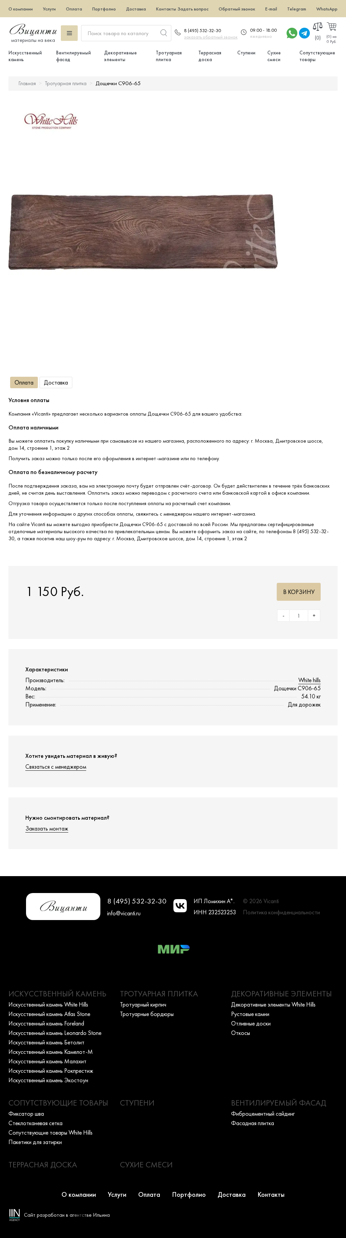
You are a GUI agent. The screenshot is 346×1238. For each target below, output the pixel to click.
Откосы (240, 1033)
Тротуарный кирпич (143, 1004)
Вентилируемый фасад (278, 1102)
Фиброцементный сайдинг (263, 1113)
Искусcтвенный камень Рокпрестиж (50, 1070)
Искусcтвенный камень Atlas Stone (49, 1014)
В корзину (299, 592)
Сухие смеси (274, 56)
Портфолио (104, 9)
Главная (27, 83)
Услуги (49, 9)
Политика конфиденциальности (281, 912)
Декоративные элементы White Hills (273, 1004)
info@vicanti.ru (124, 913)
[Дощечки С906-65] (143, 232)
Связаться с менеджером (55, 766)
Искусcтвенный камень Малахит (47, 1061)
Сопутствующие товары (58, 1102)
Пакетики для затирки (35, 1142)
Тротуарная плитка (169, 56)
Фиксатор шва (26, 1113)
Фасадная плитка (252, 1123)
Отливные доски (251, 1023)
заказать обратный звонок (211, 37)
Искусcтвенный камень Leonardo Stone (54, 1033)
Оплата (74, 9)
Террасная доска (209, 56)
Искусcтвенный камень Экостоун (48, 1080)
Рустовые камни (250, 1014)
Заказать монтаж (46, 828)
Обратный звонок (237, 9)
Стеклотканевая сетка (35, 1123)
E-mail (271, 9)
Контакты (166, 9)
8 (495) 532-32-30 (202, 30)
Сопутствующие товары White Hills (50, 1132)
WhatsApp (327, 9)
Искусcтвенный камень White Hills (48, 1004)
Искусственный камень (57, 993)
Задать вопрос (192, 9)
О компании (20, 9)
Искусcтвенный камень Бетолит (46, 1042)
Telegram (296, 9)
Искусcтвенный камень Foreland (46, 1023)
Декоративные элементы (120, 56)
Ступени (246, 52)
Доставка (136, 9)
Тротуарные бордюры (147, 1014)
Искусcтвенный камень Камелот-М (50, 1052)
